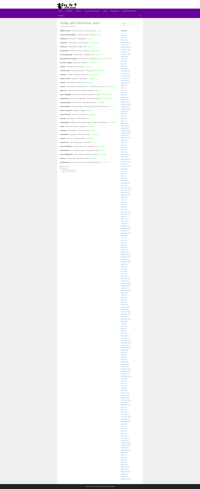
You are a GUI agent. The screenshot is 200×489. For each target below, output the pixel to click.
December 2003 (125, 417)
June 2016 (124, 116)
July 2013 (123, 199)
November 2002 (126, 445)
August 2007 (124, 321)
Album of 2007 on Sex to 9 (69, 171)
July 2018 (123, 59)
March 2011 (124, 219)
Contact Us (78, 11)
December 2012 (125, 211)
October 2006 (125, 345)
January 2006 (125, 366)
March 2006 (124, 362)
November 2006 (126, 343)
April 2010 (123, 245)
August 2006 (124, 350)
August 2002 (124, 452)
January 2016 (125, 128)
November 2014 (126, 161)
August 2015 (124, 140)
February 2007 (125, 335)
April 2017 (123, 92)
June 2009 (124, 269)
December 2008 (126, 283)
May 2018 (124, 64)
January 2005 (125, 395)
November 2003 (126, 419)
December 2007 (125, 312)
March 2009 (124, 276)
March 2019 (124, 40)
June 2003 (124, 428)
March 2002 (124, 464)
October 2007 (125, 316)
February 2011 (125, 221)
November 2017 (125, 78)
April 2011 (123, 216)
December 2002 (125, 443)
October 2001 (125, 474)
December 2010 (125, 226)
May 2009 (124, 271)
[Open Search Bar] (140, 15)
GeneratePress (111, 486)
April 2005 (124, 388)
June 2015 (124, 145)
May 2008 (124, 300)
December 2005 (126, 369)
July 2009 (123, 266)
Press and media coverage (92, 11)
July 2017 (123, 87)
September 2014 (126, 166)
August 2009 (124, 264)
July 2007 (123, 323)
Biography (61, 15)
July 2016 (123, 114)
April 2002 (124, 462)
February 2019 (125, 42)
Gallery (60, 11)
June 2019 (124, 35)
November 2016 (126, 104)
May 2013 (123, 204)
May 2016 (124, 118)
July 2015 (123, 142)
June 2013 (124, 202)
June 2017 (124, 90)
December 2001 (125, 471)
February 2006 (125, 364)
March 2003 (124, 436)
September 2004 (126, 405)
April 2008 (124, 302)
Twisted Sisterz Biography (129, 11)
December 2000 (126, 479)
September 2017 (126, 83)
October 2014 (125, 164)
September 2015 (126, 137)
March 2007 (124, 333)
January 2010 (125, 252)
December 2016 (125, 102)
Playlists (64, 168)
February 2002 (125, 467)
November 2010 (126, 228)
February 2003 (125, 438)
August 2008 (124, 293)
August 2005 (124, 378)
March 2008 (124, 304)
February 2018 (125, 71)
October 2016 (125, 107)
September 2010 (126, 233)
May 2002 (124, 459)
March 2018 (124, 68)
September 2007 (126, 319)
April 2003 (124, 433)
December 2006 (126, 340)
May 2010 (124, 242)
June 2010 (124, 240)
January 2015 (125, 157)
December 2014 (125, 159)
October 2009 (125, 259)
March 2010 (124, 247)
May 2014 (124, 176)
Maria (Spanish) (114, 11)
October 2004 (125, 402)
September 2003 (126, 421)
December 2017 (125, 75)
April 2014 (123, 178)
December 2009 (126, 254)
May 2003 (124, 431)
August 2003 (124, 424)
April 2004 (124, 409)
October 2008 (125, 288)
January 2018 (125, 73)
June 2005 (124, 383)
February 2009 (125, 278)
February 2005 (125, 393)
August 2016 (124, 111)
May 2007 (124, 328)
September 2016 (126, 109)
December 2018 (125, 47)
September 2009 (126, 261)
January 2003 (125, 440)
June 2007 (124, 326)
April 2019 (123, 37)
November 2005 (126, 371)
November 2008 (126, 285)
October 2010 (125, 231)
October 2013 (125, 192)
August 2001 (124, 476)
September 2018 (126, 54)
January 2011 (124, 223)
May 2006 (124, 357)
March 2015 (124, 152)
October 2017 (125, 80)
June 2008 (124, 297)
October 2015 (125, 135)
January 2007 (125, 338)
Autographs (69, 11)
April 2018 (123, 66)
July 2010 (123, 238)
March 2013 (124, 209)
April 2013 (123, 207)
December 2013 (125, 188)
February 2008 (125, 307)
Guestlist (105, 11)
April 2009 (124, 273)
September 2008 (126, 290)
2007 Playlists (65, 166)
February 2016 (125, 126)
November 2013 (125, 190)
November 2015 (126, 133)
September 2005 (126, 376)
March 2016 (124, 123)
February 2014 (125, 183)
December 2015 (125, 130)
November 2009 (126, 257)
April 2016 (123, 121)
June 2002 (124, 457)
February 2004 (125, 414)
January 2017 (124, 99)
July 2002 (123, 455)
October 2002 (125, 447)
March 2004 (124, 412)
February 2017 (125, 97)
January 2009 (125, 281)
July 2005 (123, 381)
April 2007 (124, 331)
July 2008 (123, 295)
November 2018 (126, 49)
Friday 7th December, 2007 (69, 170)
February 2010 (125, 250)
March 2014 (124, 180)
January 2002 (125, 469)
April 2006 (124, 359)
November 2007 (126, 314)
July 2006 (123, 352)
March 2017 (124, 95)
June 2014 (124, 173)
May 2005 (124, 385)
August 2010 (124, 235)
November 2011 (125, 214)
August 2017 (124, 85)
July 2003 (123, 426)
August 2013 (124, 197)
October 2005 (125, 374)
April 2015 (123, 149)
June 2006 (124, 355)
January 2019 (125, 45)
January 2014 (125, 185)
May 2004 (124, 407)
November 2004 (126, 400)
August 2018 (124, 56)
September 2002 (126, 450)
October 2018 (125, 52)
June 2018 (124, 61)
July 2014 (123, 171)
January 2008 (125, 309)
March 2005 (124, 390)
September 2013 (126, 195)
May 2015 (124, 147)
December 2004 (126, 397)
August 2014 (124, 169)
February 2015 (125, 154)
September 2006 (126, 347)
